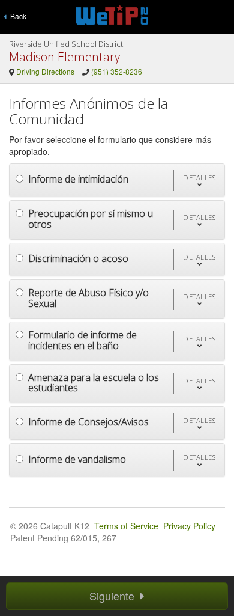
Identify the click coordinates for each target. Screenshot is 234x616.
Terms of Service (126, 526)
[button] (198, 180)
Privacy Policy (189, 526)
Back (16, 16)
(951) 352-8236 (116, 71)
